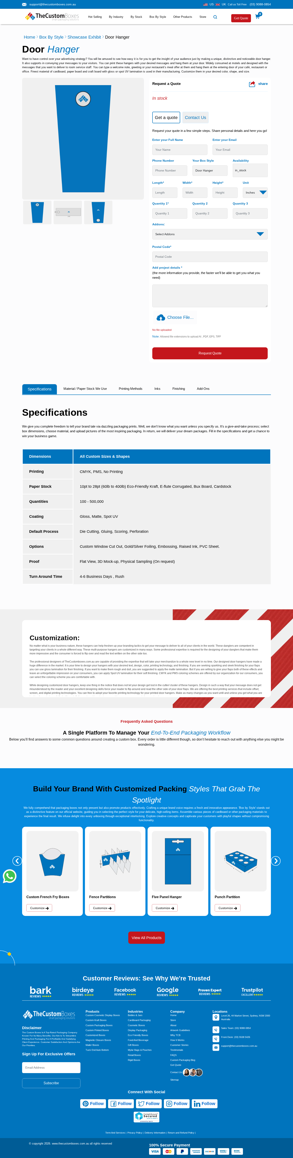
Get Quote (241, 18)
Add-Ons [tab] (203, 388)
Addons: (158, 224)
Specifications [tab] (39, 389)
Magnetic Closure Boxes (98, 1040)
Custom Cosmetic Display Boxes (103, 1015)
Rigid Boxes (134, 1060)
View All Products (147, 938)
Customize (37, 908)
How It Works (177, 1040)
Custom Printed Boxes (97, 1030)
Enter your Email (225, 140)
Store (202, 16)
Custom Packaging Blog (182, 1060)
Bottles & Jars (135, 1015)
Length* (158, 182)
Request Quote (210, 353)
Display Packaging (137, 1030)
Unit (246, 182)
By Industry (116, 16)
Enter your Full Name (167, 140)
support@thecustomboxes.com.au (52, 4)
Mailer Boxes (92, 1045)
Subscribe (51, 1083)
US (211, 4)
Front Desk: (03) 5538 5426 (235, 1037)
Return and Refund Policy (181, 1132)
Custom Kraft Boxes (96, 1020)
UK (224, 4)
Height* (218, 182)
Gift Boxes (133, 1045)
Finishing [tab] (178, 388)
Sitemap (174, 1079)
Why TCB (175, 1035)
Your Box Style (203, 160)
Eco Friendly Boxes (138, 1035)
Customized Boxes (95, 1035)
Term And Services (115, 1132)
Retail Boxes (134, 1055)
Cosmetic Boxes (136, 1025)
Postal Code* (161, 246)
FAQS (173, 1055)
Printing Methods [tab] (130, 388)
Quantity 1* (160, 203)
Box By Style (158, 16)
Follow (96, 1103)
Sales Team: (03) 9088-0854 (236, 1028)
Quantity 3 (240, 203)
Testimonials (176, 1050)
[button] (17, 861)
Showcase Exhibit (84, 37)
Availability (241, 160)
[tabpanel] (210, 243)
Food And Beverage (138, 1040)
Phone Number (163, 160)
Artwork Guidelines (180, 1030)
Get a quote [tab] (166, 117)
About (173, 1025)
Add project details (167, 267)
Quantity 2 (200, 203)
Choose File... (180, 317)
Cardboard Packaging (139, 1020)
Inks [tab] (157, 388)
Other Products (182, 16)
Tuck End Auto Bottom (97, 1050)
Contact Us (176, 1072)
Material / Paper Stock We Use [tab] (85, 388)
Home (29, 37)
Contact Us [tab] (195, 117)
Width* (187, 182)
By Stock (136, 16)
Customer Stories (179, 1045)
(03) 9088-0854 (260, 4)
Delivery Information (155, 1132)
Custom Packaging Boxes (99, 1025)
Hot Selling (95, 16)
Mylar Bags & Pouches (140, 1050)
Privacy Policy (134, 1132)
